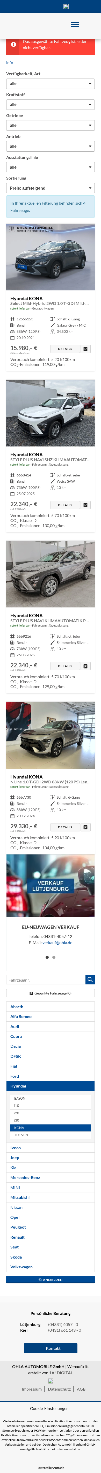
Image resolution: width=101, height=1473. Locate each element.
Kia (13, 1167)
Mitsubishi (20, 1197)
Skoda (16, 1256)
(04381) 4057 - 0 (66, 6)
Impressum (32, 1388)
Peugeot (18, 1226)
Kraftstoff (15, 94)
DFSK (15, 1056)
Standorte (35, 6)
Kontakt (50, 6)
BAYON (19, 1098)
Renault (17, 1237)
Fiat (13, 1065)
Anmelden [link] (53, 1280)
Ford (14, 1076)
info (9, 62)
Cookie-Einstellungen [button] (49, 1408)
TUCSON (21, 1135)
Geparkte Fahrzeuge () (52, 993)
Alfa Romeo (21, 1016)
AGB (81, 1388)
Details (65, 349)
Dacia (15, 1046)
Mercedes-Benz (25, 1177)
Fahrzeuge (19, 6)
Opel (14, 1217)
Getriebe (14, 115)
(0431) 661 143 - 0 (64, 1330)
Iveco (15, 1147)
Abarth (16, 1006)
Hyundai (18, 1085)
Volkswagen (21, 1266)
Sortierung (16, 177)
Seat (14, 1246)
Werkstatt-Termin (81, 6)
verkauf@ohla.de (57, 942)
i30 (16, 1120)
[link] (86, 349)
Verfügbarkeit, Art (23, 73)
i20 (16, 1113)
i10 (16, 1106)
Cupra (16, 1036)
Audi (14, 1026)
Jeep (14, 1157)
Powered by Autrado (50, 1468)
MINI (15, 1187)
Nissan (16, 1207)
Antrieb (13, 136)
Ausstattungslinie (22, 157)
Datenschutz (59, 1388)
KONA (19, 1128)
